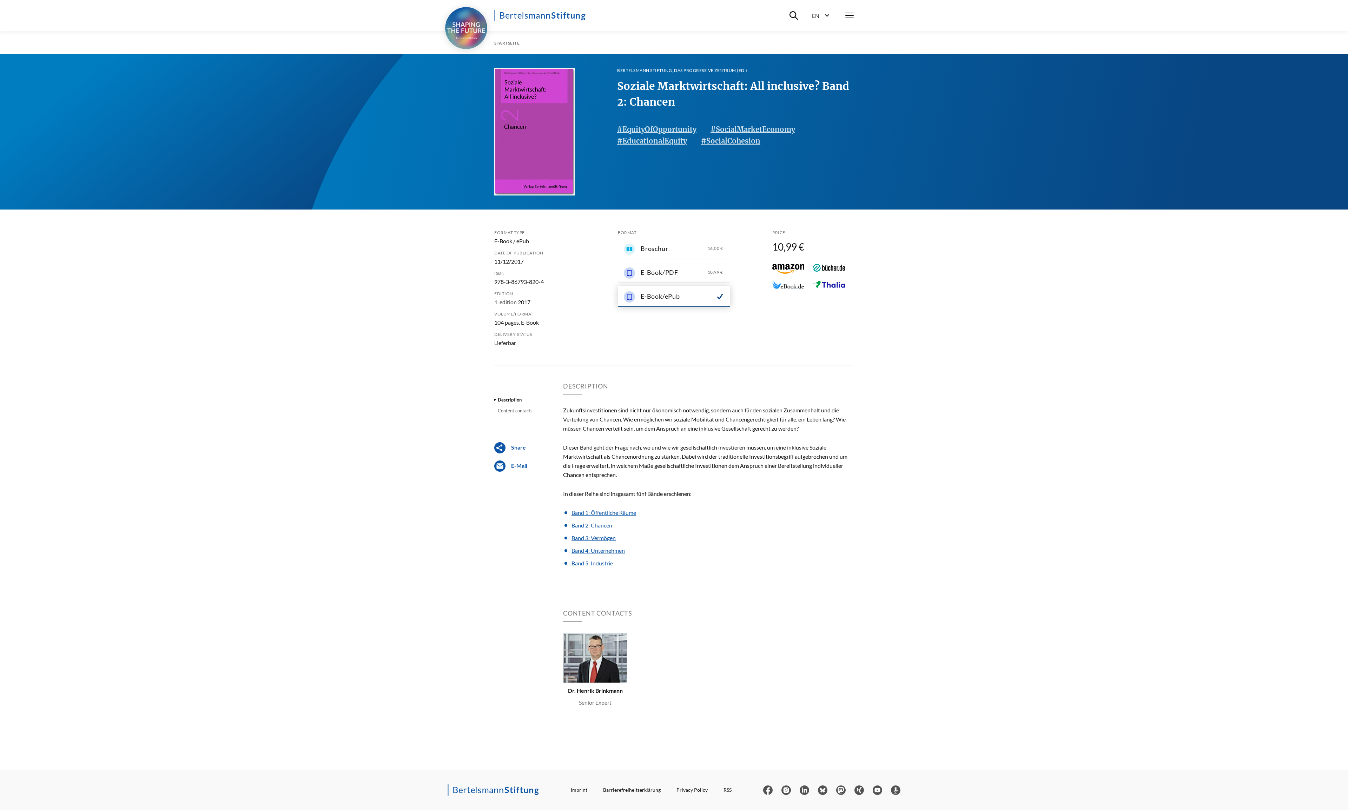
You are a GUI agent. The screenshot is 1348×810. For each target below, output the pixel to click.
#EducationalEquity (652, 141)
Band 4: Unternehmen (598, 550)
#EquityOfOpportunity (656, 129)
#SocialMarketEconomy (753, 129)
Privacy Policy (692, 790)
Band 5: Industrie (592, 563)
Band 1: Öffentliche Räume (603, 512)
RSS (727, 790)
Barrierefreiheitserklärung (632, 790)
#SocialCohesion (730, 141)
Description (510, 400)
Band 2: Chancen (591, 525)
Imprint (579, 790)
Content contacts (515, 410)
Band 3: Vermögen (593, 538)
